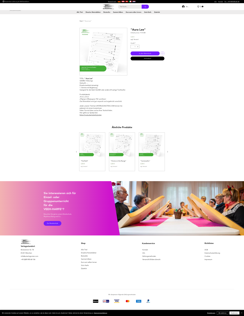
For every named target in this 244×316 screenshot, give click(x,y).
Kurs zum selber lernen (89, 262)
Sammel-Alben (86, 259)
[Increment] (138, 46)
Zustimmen (234, 313)
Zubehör (84, 268)
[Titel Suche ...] (145, 7)
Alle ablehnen (222, 313)
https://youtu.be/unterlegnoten (91, 115)
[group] (122, 151)
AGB (206, 250)
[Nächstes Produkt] (167, 152)
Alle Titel (84, 250)
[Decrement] (132, 46)
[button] (202, 6)
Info (143, 253)
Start (81, 21)
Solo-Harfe (85, 265)
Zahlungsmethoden (149, 256)
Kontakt (145, 250)
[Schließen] (242, 312)
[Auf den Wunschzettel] (162, 53)
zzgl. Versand (134, 39)
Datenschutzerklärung (100, 313)
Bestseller (84, 256)
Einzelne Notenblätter (88, 253)
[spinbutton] (135, 46)
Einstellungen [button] (211, 313)
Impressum (208, 259)
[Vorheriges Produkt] (76, 152)
